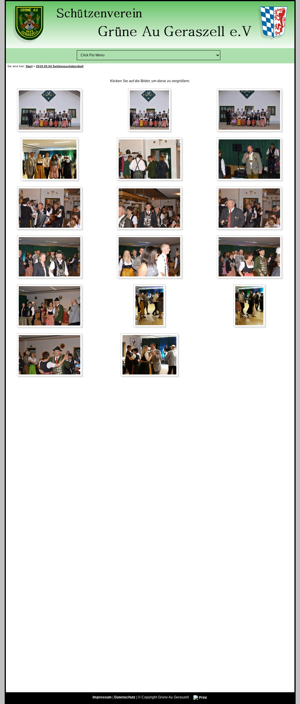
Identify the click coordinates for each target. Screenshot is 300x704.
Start (29, 66)
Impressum (102, 697)
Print (202, 697)
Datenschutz (124, 697)
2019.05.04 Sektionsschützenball (59, 66)
